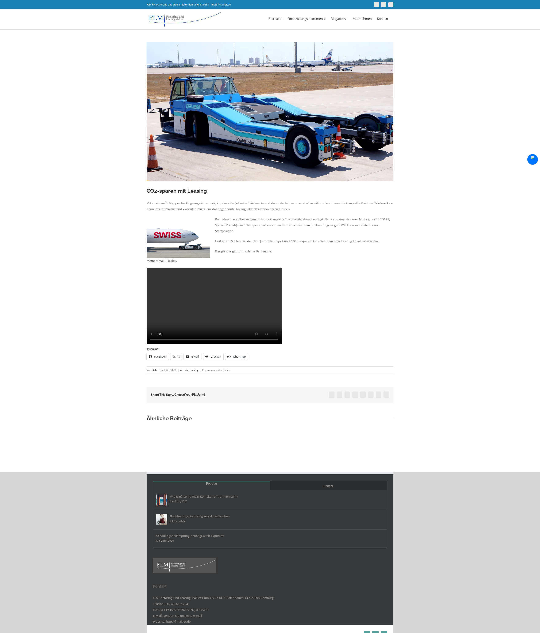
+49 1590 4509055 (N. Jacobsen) (186, 610)
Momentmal (155, 261)
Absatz (184, 370)
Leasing (193, 370)
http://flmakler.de (178, 621)
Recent (328, 486)
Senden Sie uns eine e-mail (182, 616)
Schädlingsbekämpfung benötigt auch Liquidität (190, 536)
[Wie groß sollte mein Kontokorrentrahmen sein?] (161, 500)
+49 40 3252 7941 (177, 604)
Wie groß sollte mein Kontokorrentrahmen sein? (204, 497)
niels (154, 370)
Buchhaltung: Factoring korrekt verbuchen (200, 516)
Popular (211, 483)
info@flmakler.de (221, 4)
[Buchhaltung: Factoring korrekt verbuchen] (161, 519)
